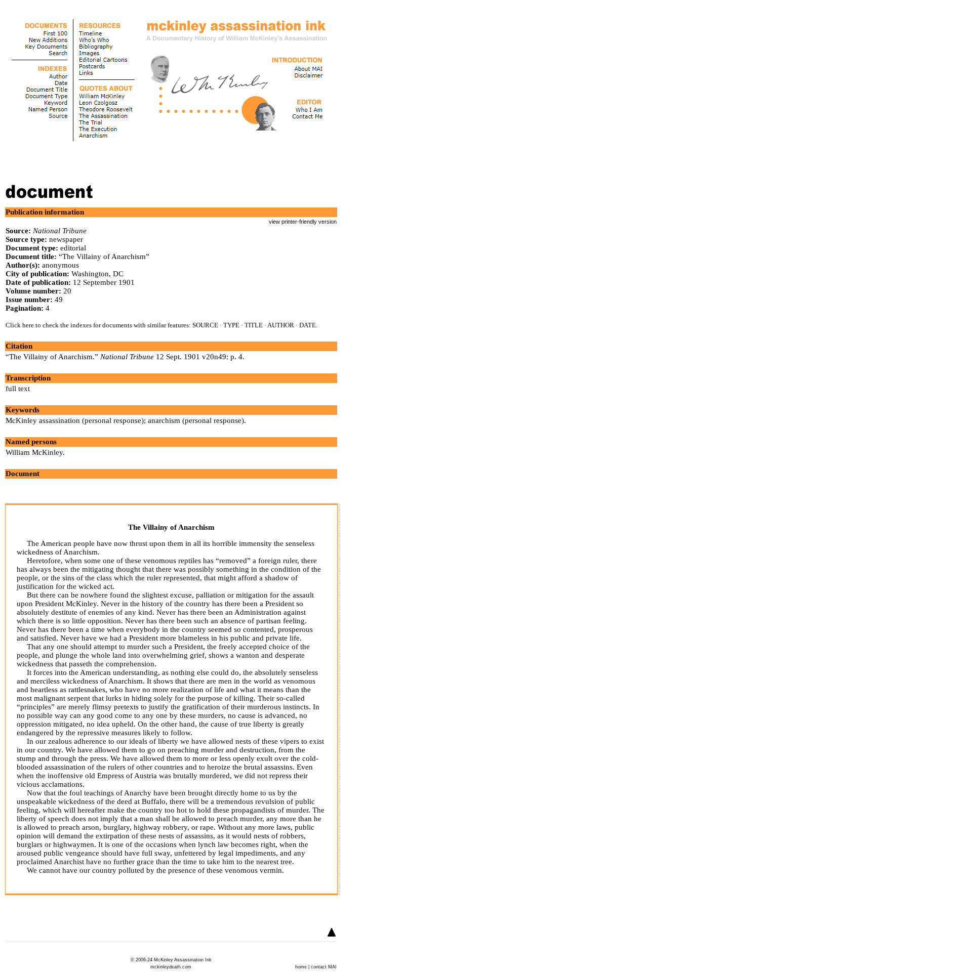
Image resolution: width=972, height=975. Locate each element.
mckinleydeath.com (170, 966)
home (301, 966)
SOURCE (205, 325)
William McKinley (34, 452)
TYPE (231, 325)
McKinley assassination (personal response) (75, 420)
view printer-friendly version (303, 222)
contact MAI (324, 966)
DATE (307, 325)
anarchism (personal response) (196, 420)
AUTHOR (280, 325)
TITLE (254, 325)
